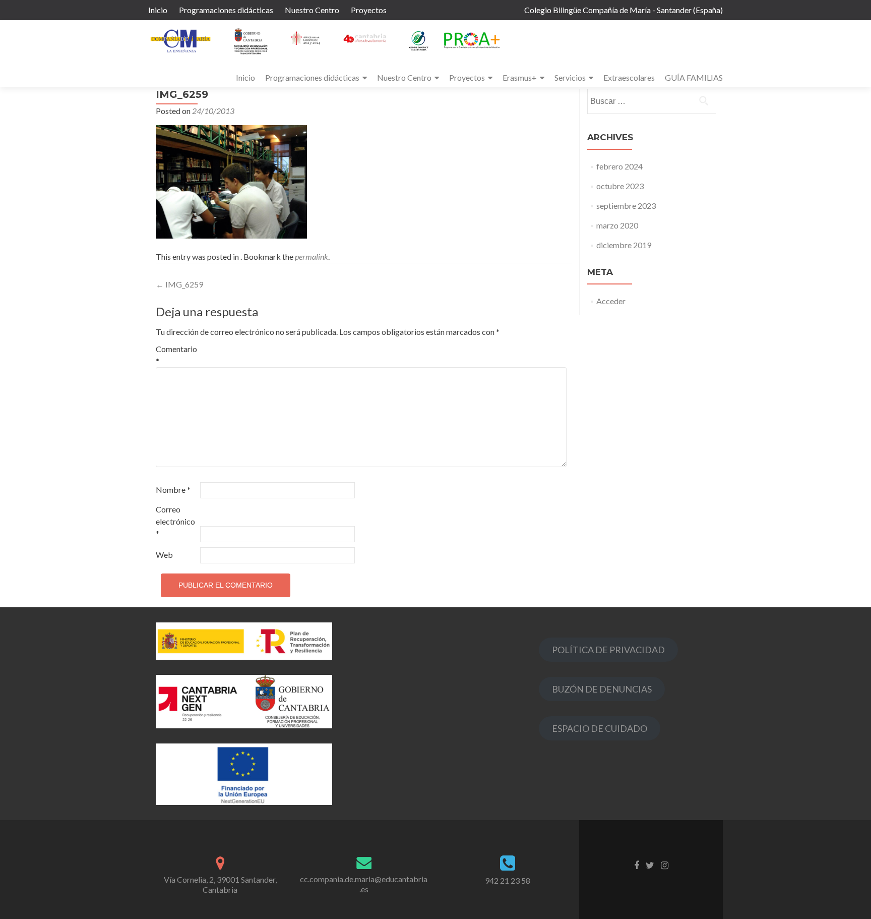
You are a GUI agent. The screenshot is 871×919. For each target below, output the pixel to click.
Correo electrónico (175, 521)
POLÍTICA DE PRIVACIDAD (608, 649)
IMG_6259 (179, 284)
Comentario (176, 355)
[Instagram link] (664, 864)
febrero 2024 (619, 166)
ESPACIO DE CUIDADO (599, 728)
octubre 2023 (620, 186)
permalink (311, 256)
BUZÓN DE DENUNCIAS (602, 689)
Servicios (570, 77)
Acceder (611, 301)
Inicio (157, 10)
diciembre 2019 (623, 245)
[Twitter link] (650, 864)
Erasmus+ (520, 77)
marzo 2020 (617, 225)
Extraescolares (629, 77)
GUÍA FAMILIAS (694, 77)
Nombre (173, 489)
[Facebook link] (636, 864)
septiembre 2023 (626, 205)
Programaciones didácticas (226, 10)
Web (164, 554)
